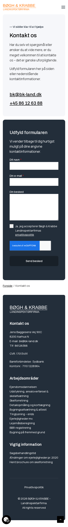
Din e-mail (17, 175)
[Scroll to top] (60, 519)
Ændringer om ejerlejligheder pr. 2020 (34, 458)
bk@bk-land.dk (26, 94)
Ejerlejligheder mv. (21, 419)
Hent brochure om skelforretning (31, 462)
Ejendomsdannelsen (23, 387)
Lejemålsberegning (22, 423)
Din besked (17, 192)
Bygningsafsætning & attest (28, 410)
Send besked (34, 261)
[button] (63, 7)
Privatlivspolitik (34, 487)
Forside (7, 286)
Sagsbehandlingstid (23, 453)
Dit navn (16, 159)
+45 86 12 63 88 (26, 103)
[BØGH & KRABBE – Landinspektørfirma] (19, 7)
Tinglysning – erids (22, 414)
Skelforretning (19, 400)
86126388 (21, 346)
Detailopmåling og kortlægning (30, 405)
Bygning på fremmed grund (27, 432)
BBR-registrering (20, 428)
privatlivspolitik (24, 234)
